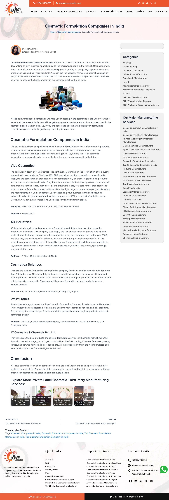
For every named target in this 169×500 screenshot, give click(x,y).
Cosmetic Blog (130, 66)
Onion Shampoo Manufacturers (138, 146)
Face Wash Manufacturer (135, 78)
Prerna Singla (31, 49)
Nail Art (126, 93)
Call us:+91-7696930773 (43, 496)
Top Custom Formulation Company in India (46, 437)
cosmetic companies (133, 70)
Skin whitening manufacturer (137, 101)
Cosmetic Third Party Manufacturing (140, 135)
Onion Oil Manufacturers (135, 153)
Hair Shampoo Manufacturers (137, 180)
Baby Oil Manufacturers (134, 215)
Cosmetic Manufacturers (68, 32)
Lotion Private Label (132, 199)
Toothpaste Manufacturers (136, 184)
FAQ (150, 11)
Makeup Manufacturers (134, 218)
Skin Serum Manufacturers (136, 97)
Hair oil (126, 82)
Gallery (140, 11)
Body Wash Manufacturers (135, 226)
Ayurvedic (128, 63)
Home (34, 11)
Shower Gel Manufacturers (136, 238)
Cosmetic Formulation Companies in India (62, 433)
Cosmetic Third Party (111, 11)
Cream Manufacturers (133, 172)
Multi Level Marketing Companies (139, 89)
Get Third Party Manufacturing (128, 496)
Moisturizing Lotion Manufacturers (139, 230)
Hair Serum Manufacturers (135, 157)
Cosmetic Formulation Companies (139, 161)
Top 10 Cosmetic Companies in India (140, 165)
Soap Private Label (132, 188)
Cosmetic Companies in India (25, 433)
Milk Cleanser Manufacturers (137, 211)
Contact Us (161, 11)
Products (90, 11)
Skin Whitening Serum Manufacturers (141, 105)
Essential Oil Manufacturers (136, 192)
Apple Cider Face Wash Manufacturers (141, 149)
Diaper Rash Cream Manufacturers (139, 207)
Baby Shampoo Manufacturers (137, 222)
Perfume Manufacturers (134, 169)
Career (129, 11)
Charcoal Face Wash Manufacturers (140, 203)
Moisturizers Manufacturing (136, 86)
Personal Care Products (134, 195)
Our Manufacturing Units (69, 11)
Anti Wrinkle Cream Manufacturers (139, 176)
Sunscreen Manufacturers (135, 234)
